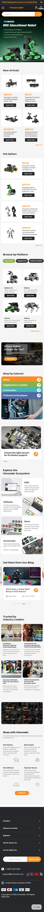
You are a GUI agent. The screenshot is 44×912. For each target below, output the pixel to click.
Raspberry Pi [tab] (22, 261)
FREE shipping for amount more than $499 (19, 2)
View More (10, 359)
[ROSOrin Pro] (12, 277)
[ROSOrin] (32, 277)
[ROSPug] (32, 307)
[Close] (41, 2)
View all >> (39, 145)
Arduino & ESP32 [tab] (36, 261)
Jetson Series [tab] (8, 261)
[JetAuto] (12, 307)
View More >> (36, 331)
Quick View (10, 295)
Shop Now (22, 793)
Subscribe (34, 859)
